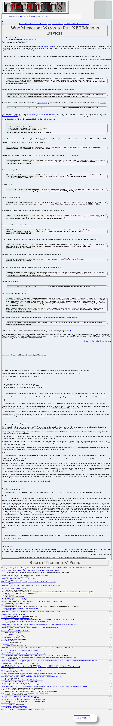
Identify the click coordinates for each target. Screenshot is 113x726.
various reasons (69, 89)
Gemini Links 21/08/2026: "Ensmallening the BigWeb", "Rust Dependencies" (23, 709)
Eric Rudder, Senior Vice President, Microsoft (96, 341)
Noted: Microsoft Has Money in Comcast (76, 24)
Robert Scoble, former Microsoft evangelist (96, 59)
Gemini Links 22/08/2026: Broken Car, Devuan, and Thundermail (19, 608)
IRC (17, 16)
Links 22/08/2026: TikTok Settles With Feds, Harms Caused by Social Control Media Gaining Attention (30, 627)
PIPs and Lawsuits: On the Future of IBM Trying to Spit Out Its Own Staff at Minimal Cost (26, 575)
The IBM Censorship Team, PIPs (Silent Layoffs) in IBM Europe (19, 696)
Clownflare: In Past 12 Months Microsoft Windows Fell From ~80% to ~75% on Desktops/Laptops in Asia (31, 676)
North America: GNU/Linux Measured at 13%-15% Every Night (19, 663)
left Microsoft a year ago (31, 142)
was (42, 139)
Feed (50, 16)
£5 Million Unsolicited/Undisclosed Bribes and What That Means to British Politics (24, 690)
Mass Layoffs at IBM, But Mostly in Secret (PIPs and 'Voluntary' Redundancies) (23, 654)
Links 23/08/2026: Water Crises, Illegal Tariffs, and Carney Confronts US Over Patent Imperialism (28, 582)
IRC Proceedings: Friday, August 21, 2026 (13, 637)
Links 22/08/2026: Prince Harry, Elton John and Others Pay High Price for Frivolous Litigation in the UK (30, 611)
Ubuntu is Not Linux (7, 644)
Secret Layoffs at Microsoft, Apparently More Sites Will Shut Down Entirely (22, 680)
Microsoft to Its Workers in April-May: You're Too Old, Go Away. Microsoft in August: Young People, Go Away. (32, 601)
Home (6, 16)
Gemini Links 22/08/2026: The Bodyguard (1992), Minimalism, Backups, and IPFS (24, 621)
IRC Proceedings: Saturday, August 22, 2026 (13, 598)
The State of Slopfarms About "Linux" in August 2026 (16, 683)
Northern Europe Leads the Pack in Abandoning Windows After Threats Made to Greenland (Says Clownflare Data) (33, 673)
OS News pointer (37, 89)
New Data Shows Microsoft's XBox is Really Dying (16, 631)
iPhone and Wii (59, 73)
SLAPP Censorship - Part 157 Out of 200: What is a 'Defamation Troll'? (21, 670)
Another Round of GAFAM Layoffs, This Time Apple (16, 618)
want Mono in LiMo (47, 46)
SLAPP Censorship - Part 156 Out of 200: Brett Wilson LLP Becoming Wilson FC (24, 699)
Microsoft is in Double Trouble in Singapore (13, 588)
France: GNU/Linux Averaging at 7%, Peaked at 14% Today (18, 578)
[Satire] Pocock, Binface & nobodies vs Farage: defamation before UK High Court (24, 693)
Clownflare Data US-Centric (9, 605)
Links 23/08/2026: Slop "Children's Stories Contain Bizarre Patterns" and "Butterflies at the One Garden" (30, 585)
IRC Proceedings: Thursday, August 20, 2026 (14, 706)
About (12, 16)
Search (45, 16)
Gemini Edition (24, 16)
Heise (104, 103)
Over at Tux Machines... (8, 595)
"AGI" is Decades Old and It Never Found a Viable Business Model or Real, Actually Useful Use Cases (30, 570)
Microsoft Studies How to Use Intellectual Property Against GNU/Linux (41, 24)
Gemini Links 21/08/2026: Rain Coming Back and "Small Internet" (20, 650)
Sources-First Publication (8, 640)
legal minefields (42, 103)
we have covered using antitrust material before (45, 114)
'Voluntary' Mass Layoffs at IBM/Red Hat (13, 614)
